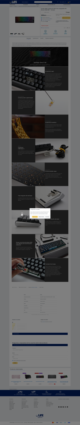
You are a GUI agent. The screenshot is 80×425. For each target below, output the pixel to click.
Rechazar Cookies (41, 216)
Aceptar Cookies (35, 216)
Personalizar (47, 216)
